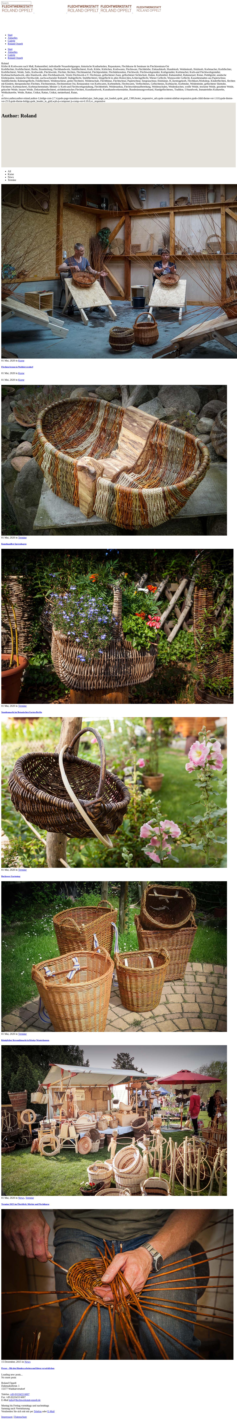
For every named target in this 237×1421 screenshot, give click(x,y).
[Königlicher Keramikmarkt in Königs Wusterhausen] (114, 1031)
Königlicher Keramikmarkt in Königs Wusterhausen (25, 1040)
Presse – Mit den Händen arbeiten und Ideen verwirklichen (27, 1368)
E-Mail (50, 1411)
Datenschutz (20, 1417)
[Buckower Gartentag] (114, 867)
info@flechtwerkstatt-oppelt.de (24, 1400)
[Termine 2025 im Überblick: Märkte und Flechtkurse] (114, 1195)
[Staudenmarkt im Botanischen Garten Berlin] (117, 703)
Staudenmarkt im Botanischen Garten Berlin (21, 712)
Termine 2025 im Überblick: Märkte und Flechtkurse (25, 1204)
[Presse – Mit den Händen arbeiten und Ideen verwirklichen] (117, 1359)
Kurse (21, 360)
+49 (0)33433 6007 (20, 1394)
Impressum (6, 1417)
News (21, 1197)
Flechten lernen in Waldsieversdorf (17, 367)
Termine (22, 537)
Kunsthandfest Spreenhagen (13, 544)
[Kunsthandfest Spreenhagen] (114, 534)
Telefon (38, 1411)
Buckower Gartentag (10, 876)
